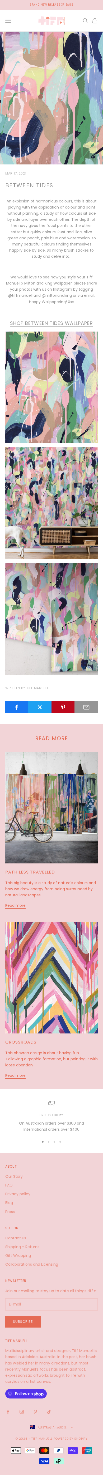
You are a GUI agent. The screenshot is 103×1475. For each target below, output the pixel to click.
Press (10, 1211)
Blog (9, 1202)
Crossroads (20, 1042)
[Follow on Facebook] (8, 1411)
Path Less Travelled (30, 872)
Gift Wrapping (18, 1255)
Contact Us (15, 1238)
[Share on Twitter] (40, 707)
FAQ (9, 1185)
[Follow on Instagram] (21, 1411)
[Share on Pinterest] (63, 707)
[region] (51, 1116)
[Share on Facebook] (16, 707)
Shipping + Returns (22, 1246)
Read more (15, 905)
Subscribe (23, 1321)
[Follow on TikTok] (49, 1411)
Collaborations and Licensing (31, 1264)
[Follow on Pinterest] (35, 1411)
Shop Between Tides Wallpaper (51, 323)
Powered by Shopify (71, 1438)
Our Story (14, 1176)
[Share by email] (86, 707)
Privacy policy (17, 1194)
